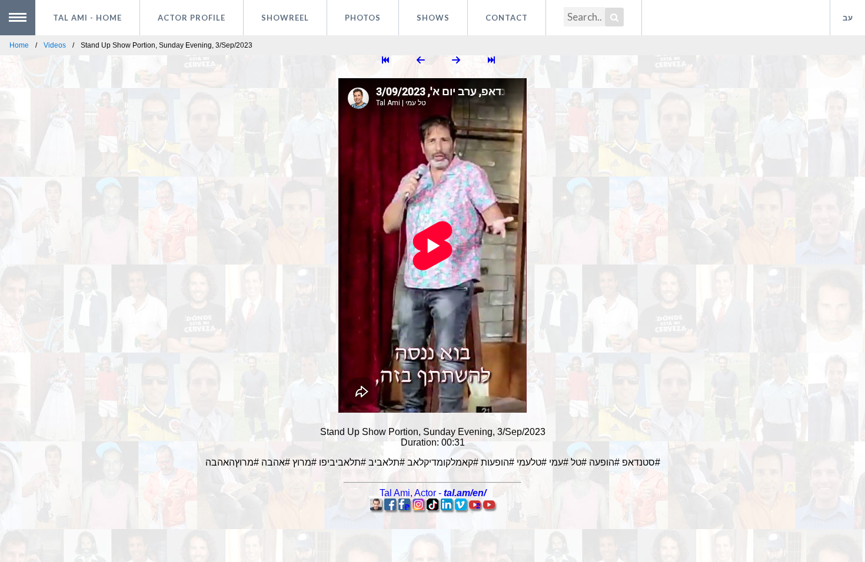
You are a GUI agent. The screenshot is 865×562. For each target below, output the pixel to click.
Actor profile (191, 17)
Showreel (285, 17)
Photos (363, 17)
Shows (433, 17)
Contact (506, 17)
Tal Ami (87, 17)
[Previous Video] (420, 61)
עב (848, 17)
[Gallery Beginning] (385, 61)
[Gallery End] (491, 61)
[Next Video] (456, 61)
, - (433, 493)
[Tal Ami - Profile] (376, 507)
